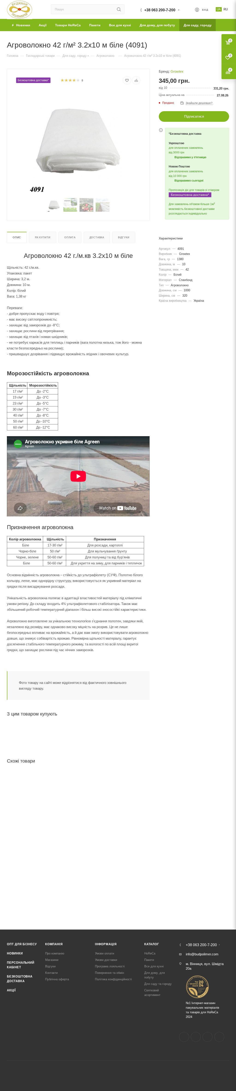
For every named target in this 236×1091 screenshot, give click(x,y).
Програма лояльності (110, 966)
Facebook (184, 1037)
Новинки (15, 953)
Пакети (149, 960)
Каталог (151, 944)
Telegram (207, 1037)
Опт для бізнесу (22, 944)
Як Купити (42, 237)
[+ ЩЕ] (222, 25)
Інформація (106, 944)
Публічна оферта (57, 979)
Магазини (51, 960)
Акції (11, 990)
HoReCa (149, 953)
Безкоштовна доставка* (33, 80)
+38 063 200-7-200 (159, 10)
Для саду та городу (158, 984)
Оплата (70, 237)
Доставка (96, 237)
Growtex (177, 71)
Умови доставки (106, 960)
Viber (219, 1037)
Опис (17, 237)
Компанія (53, 944)
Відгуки (124, 237)
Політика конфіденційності (113, 979)
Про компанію (54, 953)
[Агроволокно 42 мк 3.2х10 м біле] (78, 142)
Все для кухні (154, 966)
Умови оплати (104, 953)
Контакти (51, 973)
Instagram (196, 1037)
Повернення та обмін (109, 973)
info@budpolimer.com (202, 954)
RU (226, 9)
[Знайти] (118, 9)
